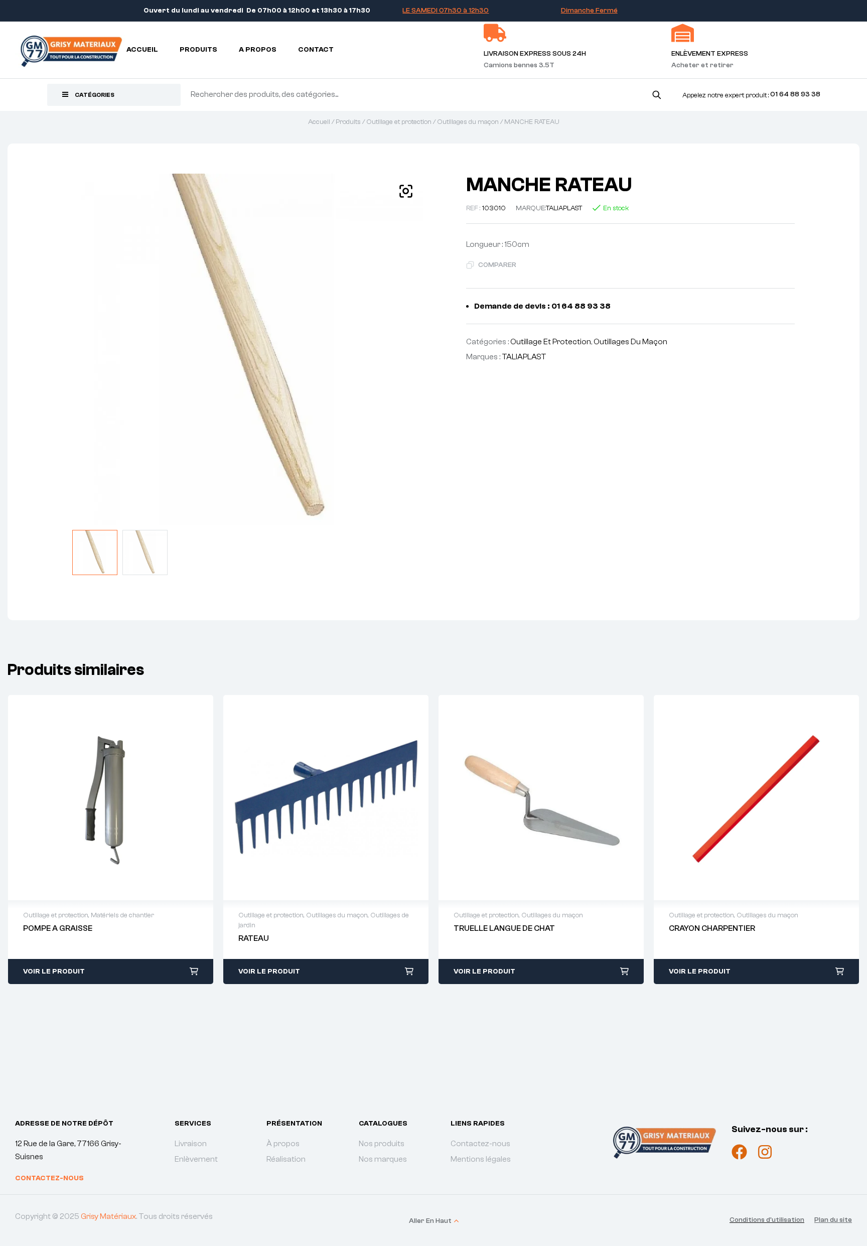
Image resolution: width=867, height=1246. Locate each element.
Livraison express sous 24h (535, 54)
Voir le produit (54, 971)
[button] (405, 191)
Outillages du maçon (468, 122)
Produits (348, 122)
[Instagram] (765, 1152)
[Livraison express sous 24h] (495, 33)
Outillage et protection (398, 122)
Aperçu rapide (100, 797)
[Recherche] (656, 94)
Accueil (319, 122)
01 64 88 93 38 (795, 94)
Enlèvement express (709, 54)
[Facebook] (739, 1152)
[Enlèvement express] (682, 33)
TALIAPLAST (564, 208)
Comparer (497, 265)
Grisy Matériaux (108, 1216)
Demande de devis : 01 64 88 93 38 (542, 306)
